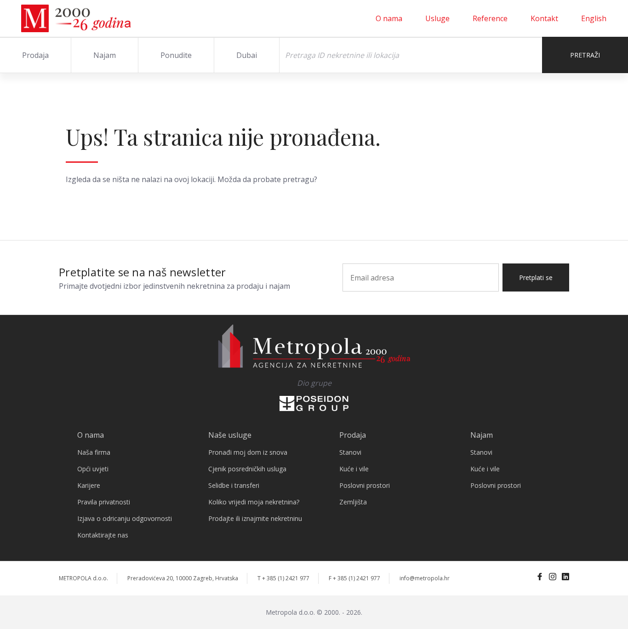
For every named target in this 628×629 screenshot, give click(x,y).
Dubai (246, 55)
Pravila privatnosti (103, 501)
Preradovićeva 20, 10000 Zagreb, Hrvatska (182, 578)
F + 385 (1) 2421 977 (354, 578)
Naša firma (93, 452)
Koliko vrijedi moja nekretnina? (253, 501)
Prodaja (35, 55)
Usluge (437, 18)
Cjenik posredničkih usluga (247, 468)
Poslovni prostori (364, 485)
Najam (104, 55)
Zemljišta (353, 501)
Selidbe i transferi (233, 485)
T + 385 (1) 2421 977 (283, 578)
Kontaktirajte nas (102, 535)
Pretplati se (536, 277)
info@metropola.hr (425, 578)
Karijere (88, 485)
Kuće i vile (354, 468)
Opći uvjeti (92, 468)
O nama (389, 18)
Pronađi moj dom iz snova (247, 452)
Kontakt (544, 18)
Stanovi (350, 452)
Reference (490, 18)
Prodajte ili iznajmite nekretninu (255, 518)
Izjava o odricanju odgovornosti (124, 518)
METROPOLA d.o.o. (83, 578)
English (593, 18)
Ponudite (176, 55)
